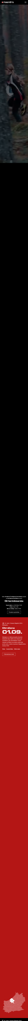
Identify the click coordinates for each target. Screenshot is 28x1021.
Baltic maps (17, 649)
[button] (25, 2)
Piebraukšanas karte (9, 654)
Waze (3, 649)
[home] (7, 2)
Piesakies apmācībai (14, 612)
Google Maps (9, 649)
